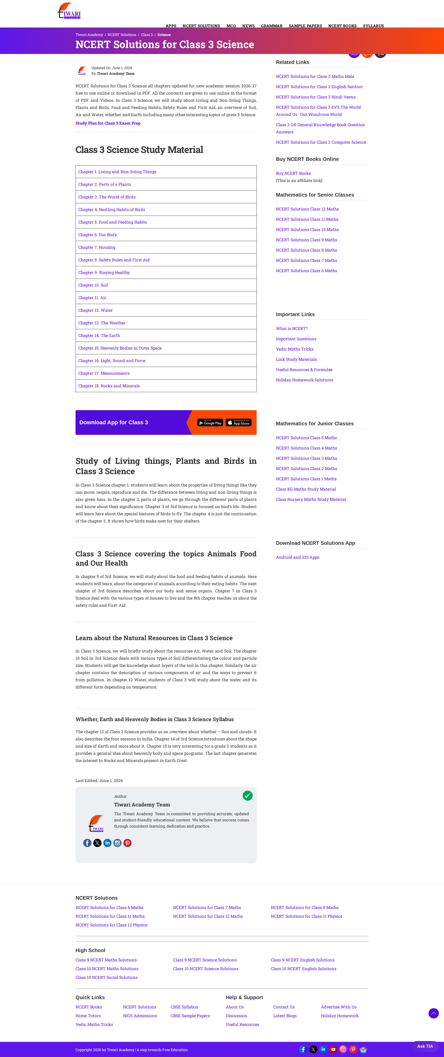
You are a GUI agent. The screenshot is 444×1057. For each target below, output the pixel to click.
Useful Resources (242, 1024)
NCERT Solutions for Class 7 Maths (207, 907)
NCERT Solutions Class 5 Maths (306, 437)
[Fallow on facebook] (87, 843)
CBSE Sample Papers (190, 1015)
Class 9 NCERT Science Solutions (205, 959)
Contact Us (284, 1006)
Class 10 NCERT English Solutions (303, 968)
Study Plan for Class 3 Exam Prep (108, 123)
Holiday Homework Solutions (304, 379)
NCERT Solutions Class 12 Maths (307, 209)
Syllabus (373, 25)
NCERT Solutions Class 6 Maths (306, 270)
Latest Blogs (285, 1015)
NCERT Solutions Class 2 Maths (306, 468)
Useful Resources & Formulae (304, 369)
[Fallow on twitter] (97, 843)
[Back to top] (434, 1013)
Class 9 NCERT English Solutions (303, 959)
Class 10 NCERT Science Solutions (205, 968)
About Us (235, 1006)
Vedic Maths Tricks (294, 349)
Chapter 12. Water (95, 310)
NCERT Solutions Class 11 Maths (307, 219)
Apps (171, 25)
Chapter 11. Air (92, 297)
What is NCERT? (292, 328)
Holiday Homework (340, 1015)
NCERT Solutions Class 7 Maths (306, 260)
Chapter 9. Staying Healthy (104, 272)
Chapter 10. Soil (93, 285)
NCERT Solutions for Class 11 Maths (110, 916)
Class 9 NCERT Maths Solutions (106, 959)
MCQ (231, 25)
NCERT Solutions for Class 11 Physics (306, 916)
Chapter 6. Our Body (97, 234)
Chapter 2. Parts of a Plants (104, 184)
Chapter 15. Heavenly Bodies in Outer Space (120, 348)
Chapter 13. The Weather (102, 322)
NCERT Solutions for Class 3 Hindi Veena (316, 96)
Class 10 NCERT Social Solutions (107, 977)
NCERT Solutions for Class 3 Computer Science (321, 142)
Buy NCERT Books (293, 173)
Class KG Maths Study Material (306, 489)
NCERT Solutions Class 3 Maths (306, 458)
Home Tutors (88, 1015)
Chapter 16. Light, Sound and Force (111, 360)
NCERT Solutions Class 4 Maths (306, 448)
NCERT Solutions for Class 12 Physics (111, 924)
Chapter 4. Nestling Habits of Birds (111, 209)
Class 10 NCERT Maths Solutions (107, 968)
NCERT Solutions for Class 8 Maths (305, 907)
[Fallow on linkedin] (107, 843)
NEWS (248, 25)
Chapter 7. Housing (96, 247)
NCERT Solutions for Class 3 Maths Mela (315, 76)
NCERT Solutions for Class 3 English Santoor (319, 86)
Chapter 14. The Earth (99, 335)
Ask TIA (425, 1046)
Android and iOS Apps (297, 557)
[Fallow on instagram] (117, 843)
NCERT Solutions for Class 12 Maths (208, 916)
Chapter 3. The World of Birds (107, 196)
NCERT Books (342, 25)
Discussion (236, 1015)
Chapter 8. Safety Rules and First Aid (114, 259)
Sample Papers (305, 25)
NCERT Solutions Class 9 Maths (306, 239)
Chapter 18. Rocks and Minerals (109, 385)
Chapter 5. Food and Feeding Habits (112, 222)
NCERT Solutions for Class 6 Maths (109, 907)
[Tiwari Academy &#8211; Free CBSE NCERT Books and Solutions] (69, 10)
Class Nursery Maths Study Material (311, 499)
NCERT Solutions (201, 25)
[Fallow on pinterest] (127, 843)
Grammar (271, 25)
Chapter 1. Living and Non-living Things (117, 171)
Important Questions (296, 338)
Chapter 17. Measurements (104, 373)
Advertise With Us (339, 1006)
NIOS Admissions (140, 1015)
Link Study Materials (296, 359)
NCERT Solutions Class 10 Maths (307, 229)
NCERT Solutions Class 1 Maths (306, 478)
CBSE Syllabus (184, 1006)
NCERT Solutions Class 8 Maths (306, 250)
